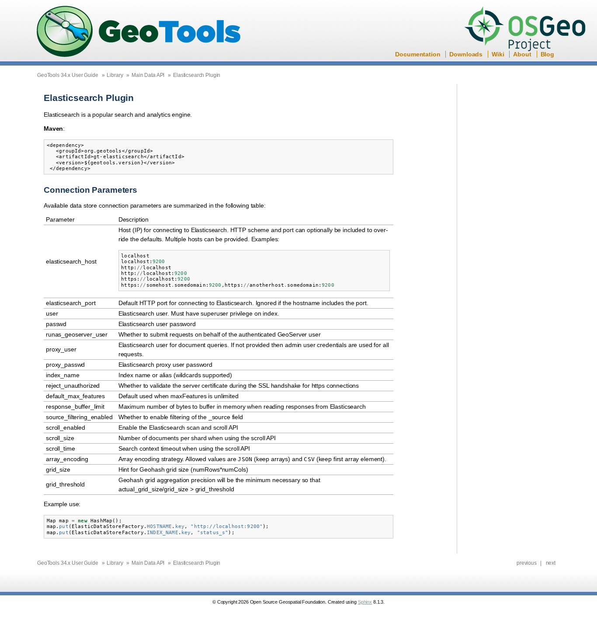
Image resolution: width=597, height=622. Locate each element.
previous (527, 563)
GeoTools (139, 32)
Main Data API (148, 75)
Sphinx (365, 602)
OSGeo (528, 30)
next (550, 563)
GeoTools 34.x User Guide (67, 75)
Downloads (465, 54)
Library (115, 75)
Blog (547, 54)
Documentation (417, 54)
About (522, 54)
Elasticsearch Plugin (196, 75)
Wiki (498, 54)
